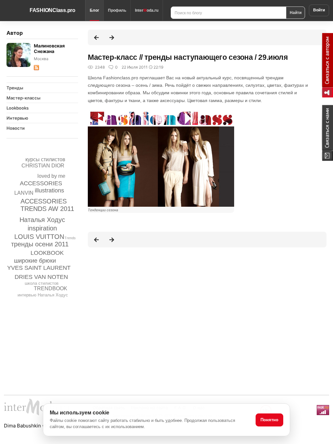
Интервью (17, 118)
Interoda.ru (146, 10)
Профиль (117, 10)
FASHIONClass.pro (52, 10)
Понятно (269, 419)
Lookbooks (18, 108)
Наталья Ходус (42, 219)
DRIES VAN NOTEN (41, 277)
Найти (295, 12)
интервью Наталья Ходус (43, 295)
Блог (94, 10)
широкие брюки (35, 260)
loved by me (51, 176)
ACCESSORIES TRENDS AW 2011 (47, 205)
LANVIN (23, 193)
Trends (70, 238)
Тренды (15, 87)
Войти (319, 10)
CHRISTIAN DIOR (42, 165)
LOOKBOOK (47, 253)
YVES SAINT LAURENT (39, 268)
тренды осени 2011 (40, 244)
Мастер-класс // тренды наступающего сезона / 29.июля (187, 57)
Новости (16, 128)
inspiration (42, 228)
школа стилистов (42, 283)
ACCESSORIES (41, 183)
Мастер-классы (23, 97)
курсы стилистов (45, 159)
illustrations (49, 190)
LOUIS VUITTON (39, 236)
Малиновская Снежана (49, 48)
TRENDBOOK (50, 288)
